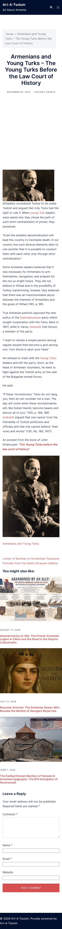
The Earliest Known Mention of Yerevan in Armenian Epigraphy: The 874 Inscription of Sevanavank (29, 779)
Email (7, 859)
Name (7, 845)
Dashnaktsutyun (30, 317)
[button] (51, 7)
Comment (10, 814)
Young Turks (48, 358)
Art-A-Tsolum (14, 5)
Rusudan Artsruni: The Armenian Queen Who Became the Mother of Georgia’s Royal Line (30, 709)
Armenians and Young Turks (21, 543)
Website (8, 872)
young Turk (37, 212)
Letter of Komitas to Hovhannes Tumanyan (31, 558)
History (40, 92)
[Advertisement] (31, 132)
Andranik (35, 326)
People (50, 92)
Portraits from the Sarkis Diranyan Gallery (30, 563)
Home (9, 34)
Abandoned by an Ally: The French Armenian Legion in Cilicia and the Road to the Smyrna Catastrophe (29, 639)
